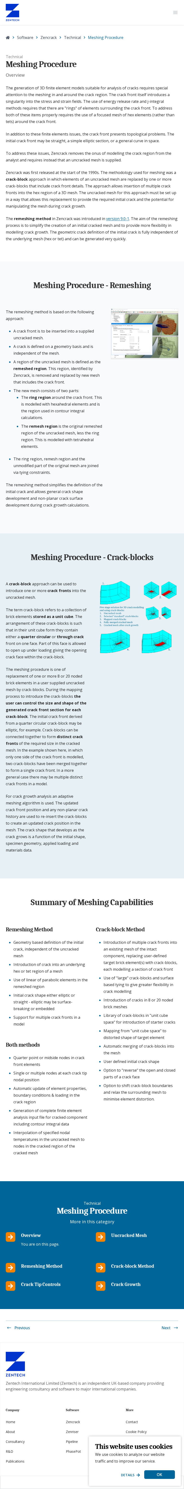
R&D (9, 1451)
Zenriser (72, 1431)
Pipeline (72, 1441)
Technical (72, 37)
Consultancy (15, 1441)
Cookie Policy (136, 1431)
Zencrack (48, 37)
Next (166, 1327)
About (10, 1431)
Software (25, 37)
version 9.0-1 (117, 218)
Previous (22, 1327)
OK (159, 1474)
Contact (132, 1422)
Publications (15, 1461)
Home (10, 1422)
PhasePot (73, 1451)
